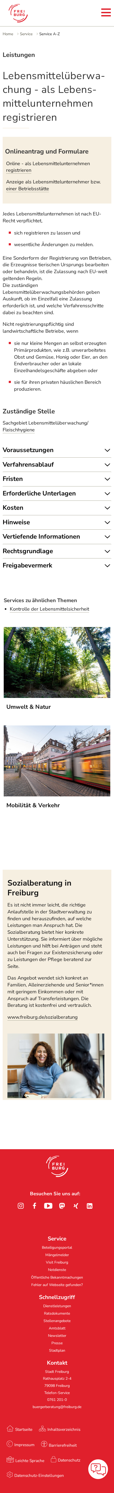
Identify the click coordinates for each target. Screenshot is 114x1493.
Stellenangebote (57, 1320)
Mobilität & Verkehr (33, 805)
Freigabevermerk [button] (27, 565)
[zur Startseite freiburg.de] (26, 13)
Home (8, 34)
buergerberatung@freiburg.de (57, 1406)
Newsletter (57, 1335)
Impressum (24, 1444)
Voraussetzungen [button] (28, 450)
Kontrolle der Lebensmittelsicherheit (49, 609)
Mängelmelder (57, 1254)
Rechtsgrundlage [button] (28, 551)
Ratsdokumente (57, 1313)
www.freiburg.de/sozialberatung (42, 1017)
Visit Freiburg (57, 1262)
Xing (76, 1206)
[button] (57, 1166)
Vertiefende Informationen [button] (41, 536)
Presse (57, 1343)
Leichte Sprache (29, 1460)
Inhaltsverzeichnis (63, 1429)
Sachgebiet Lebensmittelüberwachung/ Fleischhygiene (45, 426)
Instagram (20, 1206)
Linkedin (89, 1206)
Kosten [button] (13, 507)
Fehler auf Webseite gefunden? (57, 1284)
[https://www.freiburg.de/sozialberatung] (55, 1096)
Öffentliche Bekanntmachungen (57, 1277)
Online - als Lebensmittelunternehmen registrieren (48, 167)
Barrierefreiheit (63, 1445)
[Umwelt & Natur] (57, 696)
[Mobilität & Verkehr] (57, 794)
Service (26, 34)
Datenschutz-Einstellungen (39, 1475)
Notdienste (57, 1269)
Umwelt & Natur (28, 707)
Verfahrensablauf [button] (28, 464)
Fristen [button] (13, 479)
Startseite (23, 1429)
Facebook (34, 1206)
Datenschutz (69, 1460)
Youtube (48, 1206)
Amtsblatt (57, 1328)
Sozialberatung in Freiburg (39, 888)
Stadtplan (57, 1350)
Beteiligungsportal (57, 1247)
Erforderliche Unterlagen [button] (39, 493)
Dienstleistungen (57, 1306)
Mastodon (62, 1206)
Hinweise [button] (16, 522)
